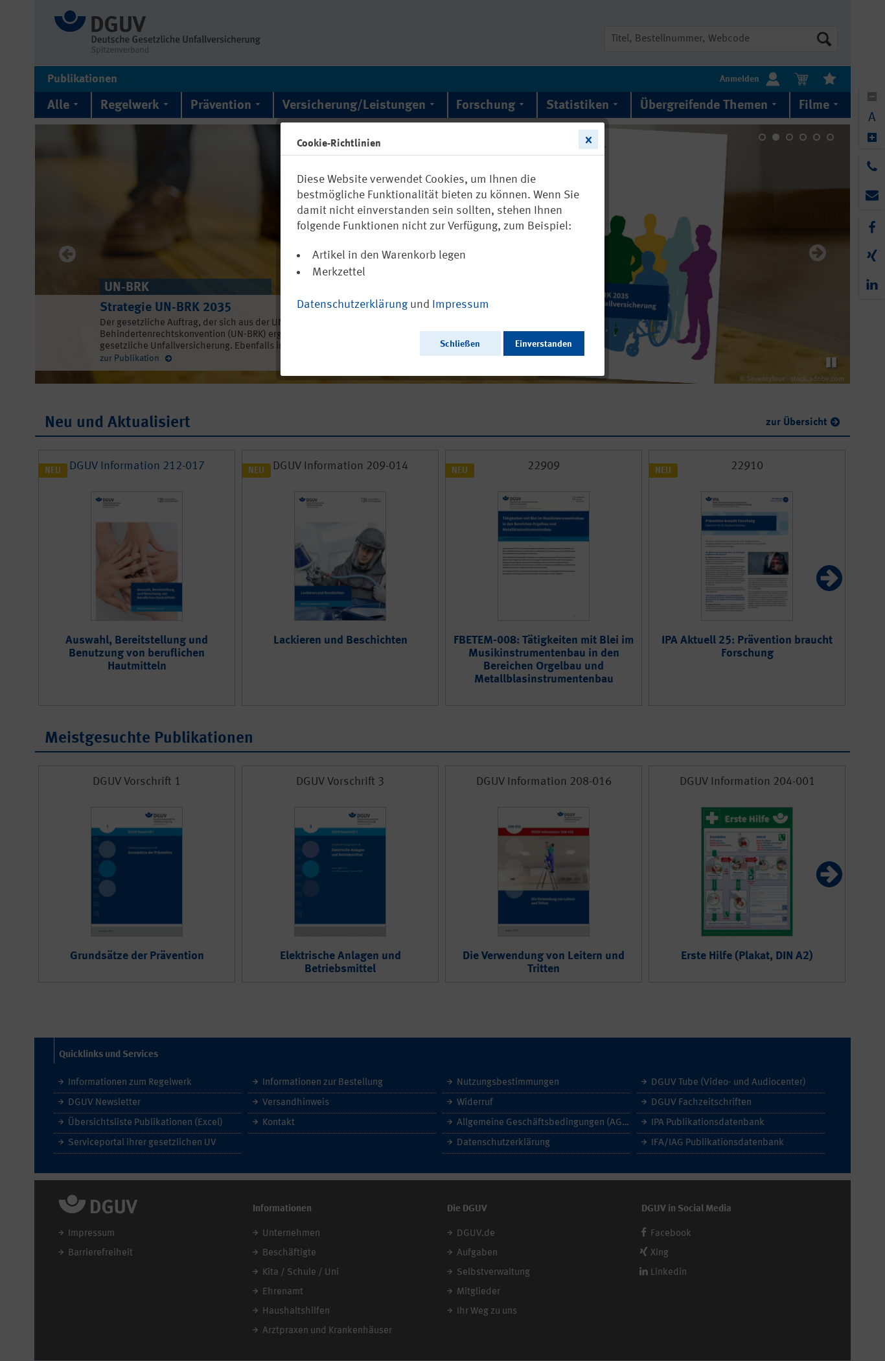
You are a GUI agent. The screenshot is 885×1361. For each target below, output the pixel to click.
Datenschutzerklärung (352, 304)
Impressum (460, 304)
